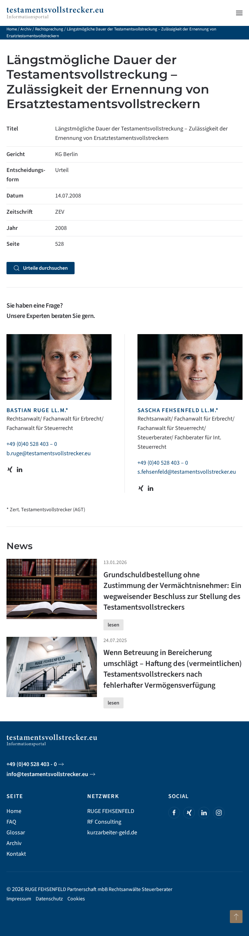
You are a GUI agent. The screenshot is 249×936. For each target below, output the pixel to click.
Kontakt (16, 854)
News (19, 545)
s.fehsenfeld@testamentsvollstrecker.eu (186, 472)
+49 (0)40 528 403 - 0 (31, 764)
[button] (239, 13)
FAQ (11, 822)
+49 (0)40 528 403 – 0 (31, 444)
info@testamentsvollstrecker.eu (47, 774)
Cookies (76, 898)
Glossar (15, 833)
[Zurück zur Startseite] (55, 13)
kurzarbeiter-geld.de (112, 833)
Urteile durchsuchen (45, 268)
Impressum (18, 898)
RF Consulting (104, 822)
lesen (113, 624)
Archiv (25, 29)
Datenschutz (49, 898)
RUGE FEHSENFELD (110, 811)
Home (11, 29)
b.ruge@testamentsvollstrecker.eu (48, 453)
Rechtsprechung (49, 29)
